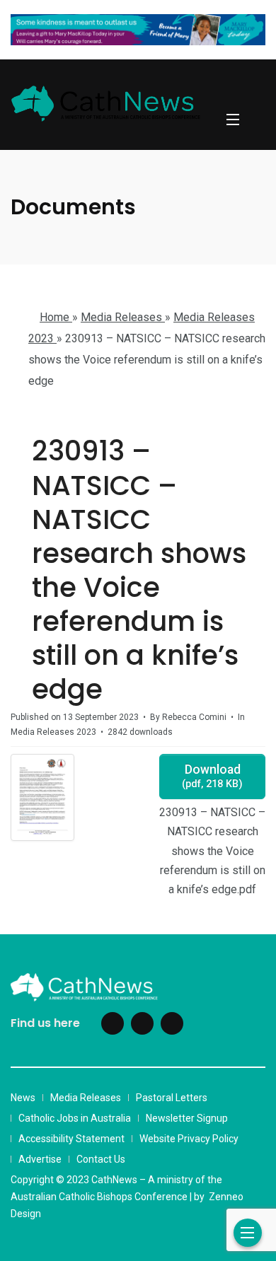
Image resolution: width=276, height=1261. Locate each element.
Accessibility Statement (71, 1138)
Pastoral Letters (171, 1097)
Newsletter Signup (187, 1118)
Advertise (40, 1159)
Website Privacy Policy (188, 1138)
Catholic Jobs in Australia (74, 1118)
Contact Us (100, 1159)
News (23, 1097)
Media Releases (85, 1097)
